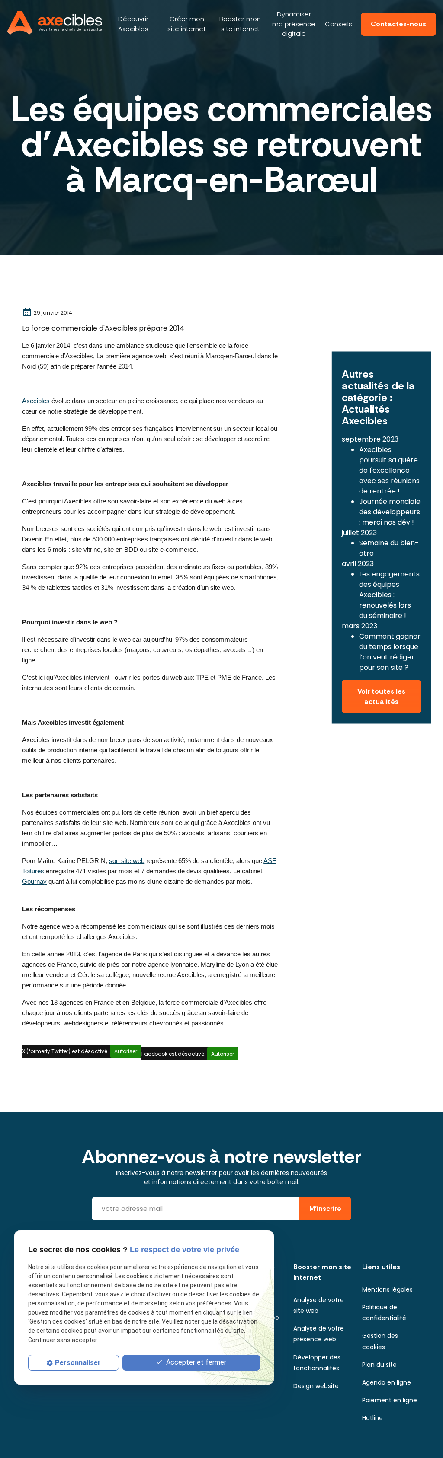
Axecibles (133, 23)
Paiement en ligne (389, 1400)
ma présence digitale (293, 24)
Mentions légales (387, 1289)
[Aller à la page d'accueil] (54, 23)
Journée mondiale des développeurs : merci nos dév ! (390, 512)
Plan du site (379, 1364)
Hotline (372, 1417)
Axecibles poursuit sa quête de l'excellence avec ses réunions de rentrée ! (389, 470)
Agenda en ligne (386, 1382)
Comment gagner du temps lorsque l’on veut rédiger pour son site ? (390, 651)
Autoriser (125, 1051)
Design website (316, 1386)
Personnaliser (78, 1363)
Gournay (34, 881)
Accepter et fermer (195, 1362)
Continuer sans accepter (62, 1340)
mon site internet (186, 23)
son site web (126, 860)
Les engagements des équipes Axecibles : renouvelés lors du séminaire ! (389, 595)
